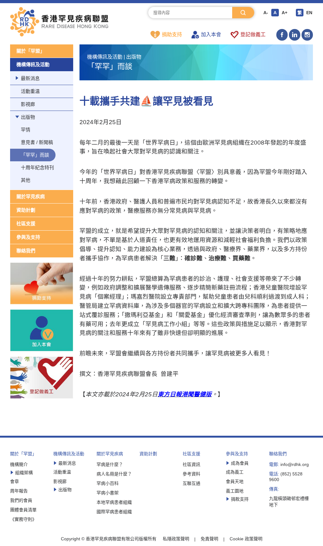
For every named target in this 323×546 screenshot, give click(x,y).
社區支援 (25, 223)
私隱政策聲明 (176, 539)
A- (265, 12)
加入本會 (211, 34)
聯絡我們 (25, 250)
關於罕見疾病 (30, 196)
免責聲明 (209, 539)
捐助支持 (172, 34)
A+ (284, 12)
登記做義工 (253, 34)
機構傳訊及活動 (33, 64)
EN (309, 12)
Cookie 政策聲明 (246, 539)
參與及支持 (28, 237)
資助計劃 (25, 210)
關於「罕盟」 (30, 51)
